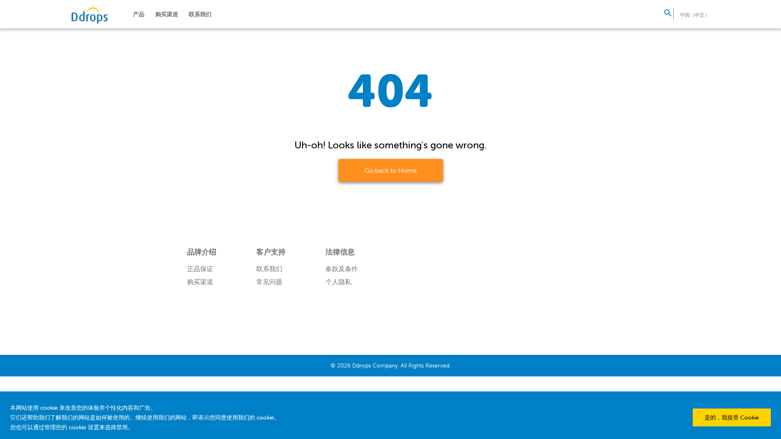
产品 (138, 14)
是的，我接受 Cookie (732, 417)
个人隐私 (338, 282)
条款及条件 (341, 269)
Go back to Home (390, 170)
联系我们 (200, 14)
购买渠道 (166, 14)
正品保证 (200, 269)
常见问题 (269, 282)
